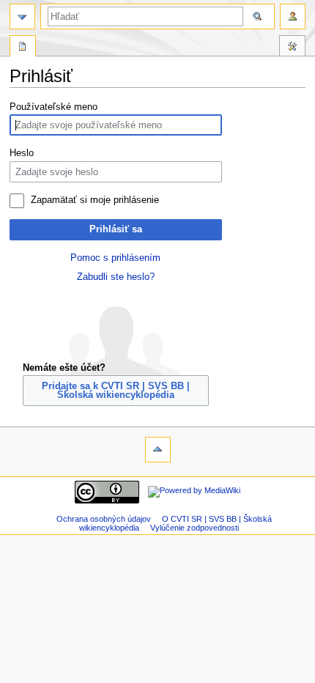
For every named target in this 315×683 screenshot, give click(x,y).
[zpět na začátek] (158, 449)
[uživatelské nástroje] (292, 16)
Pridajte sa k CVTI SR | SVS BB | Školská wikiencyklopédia (116, 391)
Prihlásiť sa (115, 229)
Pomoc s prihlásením (115, 258)
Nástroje (292, 47)
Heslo (22, 153)
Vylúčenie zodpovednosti (194, 527)
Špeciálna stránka (22, 47)
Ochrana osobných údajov (103, 518)
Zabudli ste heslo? (116, 277)
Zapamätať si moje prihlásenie (95, 200)
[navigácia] (22, 16)
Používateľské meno (53, 107)
